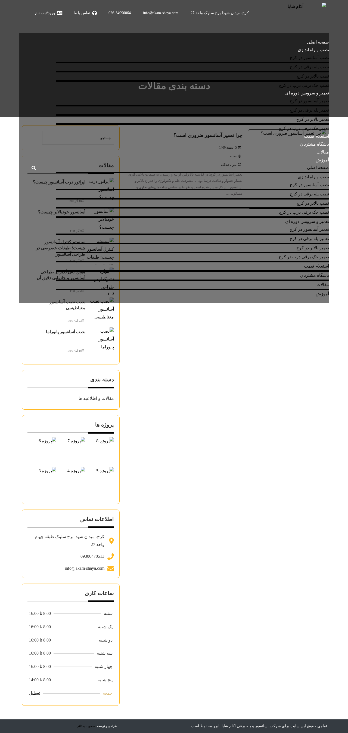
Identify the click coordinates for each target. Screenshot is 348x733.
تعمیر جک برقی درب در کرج (304, 128)
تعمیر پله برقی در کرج (309, 110)
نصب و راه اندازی (313, 49)
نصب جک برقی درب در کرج (304, 85)
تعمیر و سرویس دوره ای (307, 93)
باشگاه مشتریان (314, 144)
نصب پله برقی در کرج (309, 67)
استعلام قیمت (316, 136)
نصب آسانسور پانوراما (65, 331)
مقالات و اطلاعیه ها (96, 398)
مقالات (322, 152)
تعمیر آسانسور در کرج (309, 101)
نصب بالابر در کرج (313, 76)
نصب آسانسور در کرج (309, 57)
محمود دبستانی (86, 726)
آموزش (322, 160)
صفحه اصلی (318, 42)
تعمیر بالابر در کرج (312, 119)
